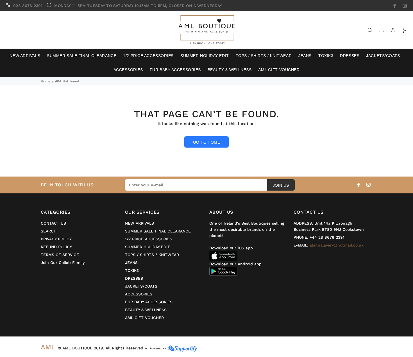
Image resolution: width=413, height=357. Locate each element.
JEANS (131, 262)
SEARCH (48, 231)
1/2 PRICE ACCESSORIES (148, 239)
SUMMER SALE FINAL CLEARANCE (158, 231)
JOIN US (281, 185)
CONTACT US (53, 223)
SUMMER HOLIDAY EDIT (147, 247)
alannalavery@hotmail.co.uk (337, 245)
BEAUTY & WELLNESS (146, 310)
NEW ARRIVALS (139, 223)
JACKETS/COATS (141, 286)
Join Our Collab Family (63, 262)
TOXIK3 (132, 270)
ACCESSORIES (138, 294)
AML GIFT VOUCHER (144, 317)
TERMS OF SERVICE (60, 254)
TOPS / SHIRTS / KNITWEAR (152, 254)
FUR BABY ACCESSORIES (149, 302)
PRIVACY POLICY (56, 239)
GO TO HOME (206, 142)
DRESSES (134, 278)
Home (45, 81)
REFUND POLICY (56, 247)
